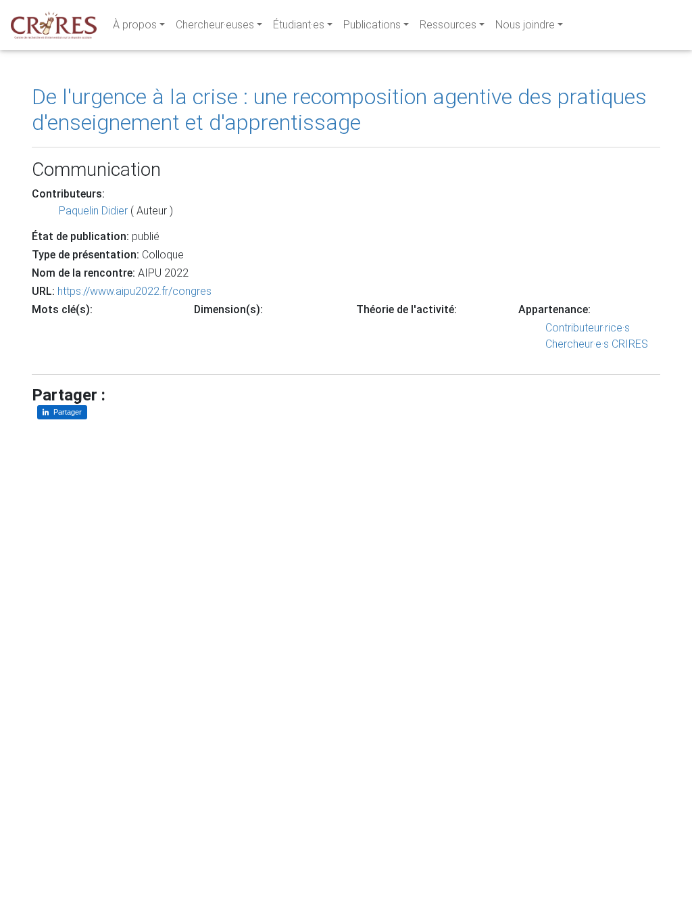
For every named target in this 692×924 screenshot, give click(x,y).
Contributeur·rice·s (587, 327)
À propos (135, 24)
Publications (372, 24)
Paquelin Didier (93, 210)
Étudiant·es (298, 24)
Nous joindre (525, 24)
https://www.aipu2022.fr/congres (134, 291)
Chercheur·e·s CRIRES (596, 344)
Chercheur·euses (215, 24)
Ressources (448, 24)
